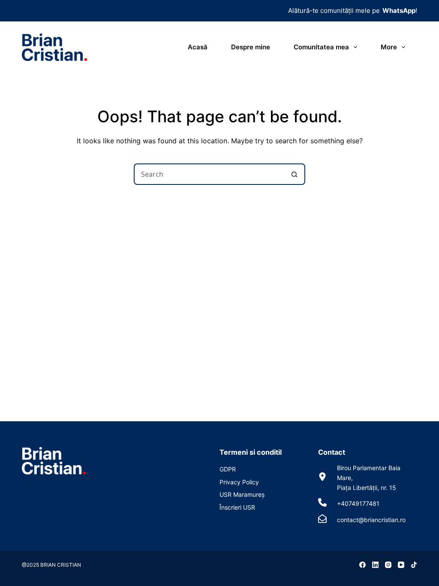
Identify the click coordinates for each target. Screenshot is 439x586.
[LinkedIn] (375, 565)
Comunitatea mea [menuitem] (321, 47)
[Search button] (294, 174)
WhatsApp (398, 10)
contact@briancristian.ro (371, 519)
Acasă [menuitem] (197, 47)
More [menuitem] (389, 47)
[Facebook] (362, 565)
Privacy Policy (239, 482)
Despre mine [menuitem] (250, 47)
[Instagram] (388, 565)
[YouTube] (401, 565)
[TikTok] (414, 565)
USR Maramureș (242, 494)
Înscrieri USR (237, 507)
